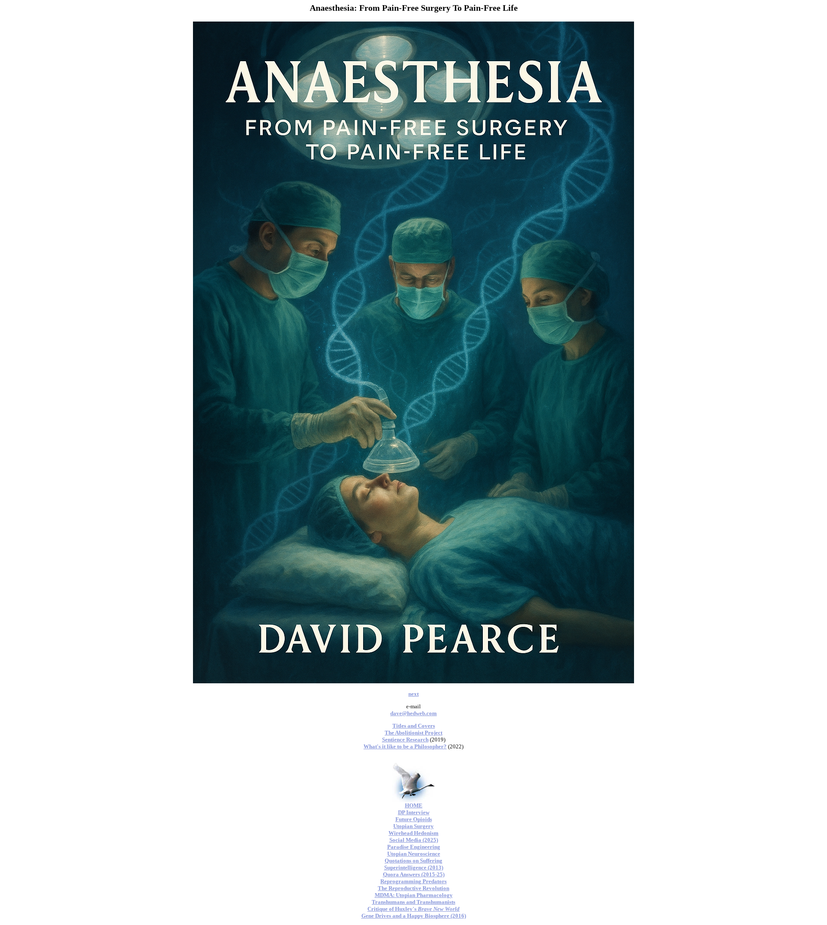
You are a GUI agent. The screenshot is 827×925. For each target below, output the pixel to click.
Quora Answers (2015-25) (414, 874)
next (413, 694)
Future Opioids (413, 819)
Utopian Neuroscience (413, 853)
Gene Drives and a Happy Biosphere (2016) (413, 916)
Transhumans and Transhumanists (413, 902)
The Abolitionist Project (413, 732)
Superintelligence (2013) (413, 867)
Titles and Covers (413, 726)
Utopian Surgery (413, 826)
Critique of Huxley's (413, 909)
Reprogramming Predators (413, 881)
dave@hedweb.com (413, 713)
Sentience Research (405, 739)
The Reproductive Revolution (413, 888)
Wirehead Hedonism (413, 833)
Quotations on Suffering (413, 860)
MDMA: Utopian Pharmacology (414, 895)
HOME (414, 805)
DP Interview (413, 812)
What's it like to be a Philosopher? (405, 746)
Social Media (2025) (413, 840)
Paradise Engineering (413, 847)
